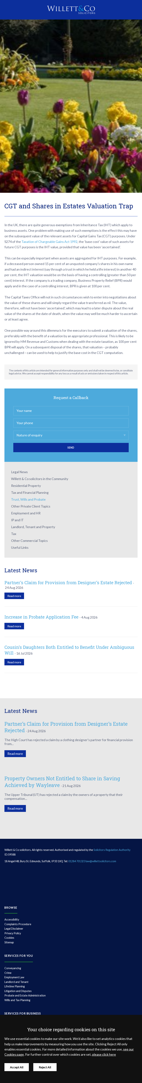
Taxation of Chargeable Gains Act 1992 (49, 242)
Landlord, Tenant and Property (33, 527)
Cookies (9, 937)
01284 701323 (76, 861)
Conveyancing (12, 968)
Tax (13, 534)
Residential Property (26, 486)
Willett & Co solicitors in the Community (39, 479)
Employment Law (14, 977)
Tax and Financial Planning (30, 493)
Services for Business (22, 1013)
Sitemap (9, 942)
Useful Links (19, 547)
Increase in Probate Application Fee (41, 617)
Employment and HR (25, 513)
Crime (7, 972)
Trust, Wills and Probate (28, 499)
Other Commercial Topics (29, 541)
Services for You (18, 955)
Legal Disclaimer (13, 928)
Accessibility (11, 919)
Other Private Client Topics (30, 506)
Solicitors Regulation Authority (112, 849)
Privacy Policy (12, 933)
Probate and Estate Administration (25, 995)
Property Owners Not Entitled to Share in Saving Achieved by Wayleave (62, 781)
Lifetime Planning (14, 986)
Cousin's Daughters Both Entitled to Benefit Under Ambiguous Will (69, 650)
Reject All (45, 1067)
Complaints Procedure (17, 924)
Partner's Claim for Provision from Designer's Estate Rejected (68, 583)
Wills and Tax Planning (17, 1000)
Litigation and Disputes (18, 991)
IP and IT (17, 520)
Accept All (16, 1067)
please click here (104, 1054)
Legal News (19, 472)
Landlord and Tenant (16, 981)
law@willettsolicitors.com (101, 861)
